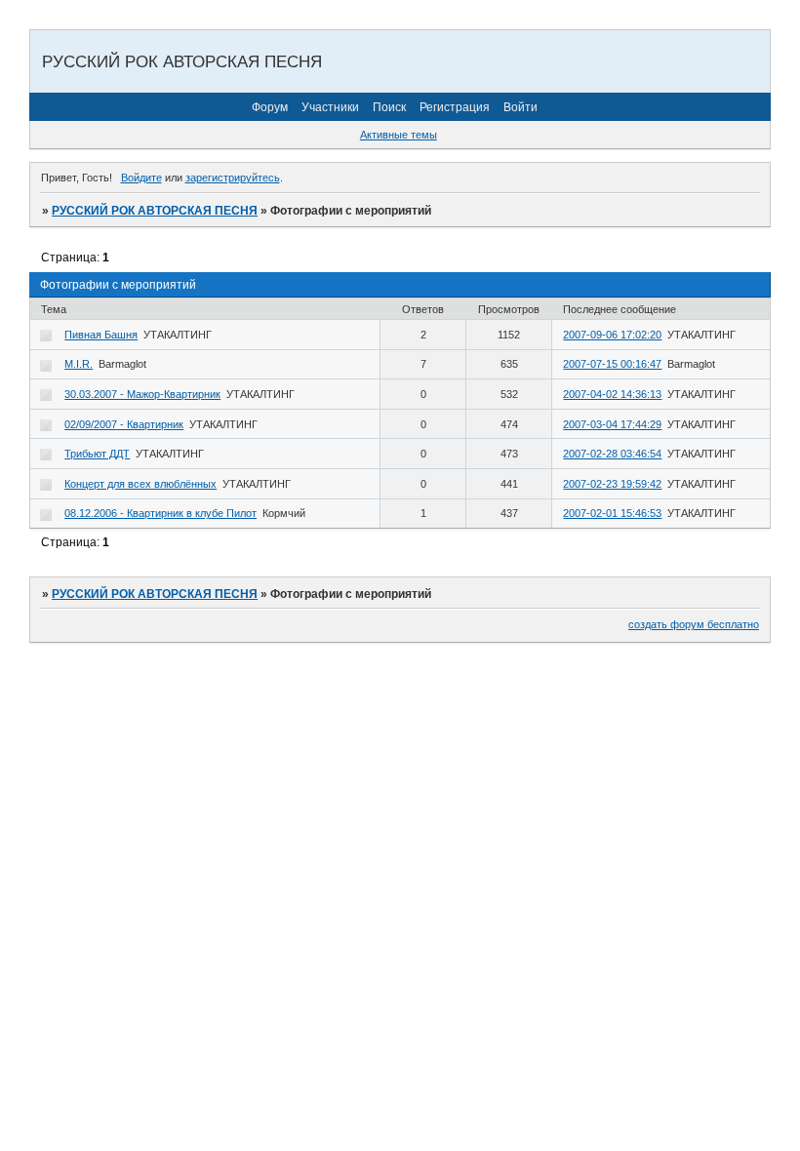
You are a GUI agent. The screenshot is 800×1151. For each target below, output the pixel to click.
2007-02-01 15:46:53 (612, 513)
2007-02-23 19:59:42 (612, 484)
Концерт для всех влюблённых (140, 484)
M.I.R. (78, 364)
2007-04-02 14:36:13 (612, 394)
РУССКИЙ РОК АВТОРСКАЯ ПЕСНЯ (155, 211)
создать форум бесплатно (693, 624)
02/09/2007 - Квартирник (123, 424)
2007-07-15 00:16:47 (612, 364)
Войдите (141, 177)
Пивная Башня (101, 334)
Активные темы (398, 134)
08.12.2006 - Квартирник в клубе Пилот (160, 513)
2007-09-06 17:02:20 (612, 334)
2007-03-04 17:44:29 (612, 424)
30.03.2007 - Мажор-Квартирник (142, 394)
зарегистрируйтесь (232, 177)
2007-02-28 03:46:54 (612, 453)
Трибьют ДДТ (97, 453)
